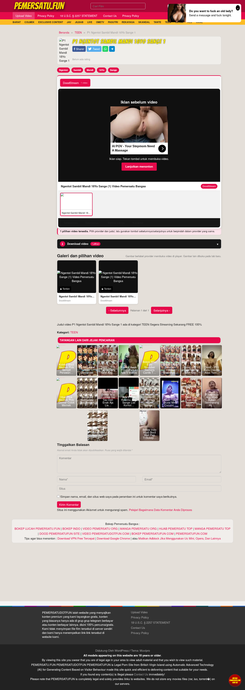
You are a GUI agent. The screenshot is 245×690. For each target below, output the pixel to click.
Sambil (77, 70)
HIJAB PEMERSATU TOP (175, 528)
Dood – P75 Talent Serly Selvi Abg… (108, 370)
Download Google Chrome (113, 538)
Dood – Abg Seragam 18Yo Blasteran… (170, 368)
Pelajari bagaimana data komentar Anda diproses (160, 510)
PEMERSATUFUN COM (191, 533)
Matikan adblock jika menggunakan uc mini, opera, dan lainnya (179, 538)
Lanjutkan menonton (139, 166)
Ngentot (63, 70)
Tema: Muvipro (140, 650)
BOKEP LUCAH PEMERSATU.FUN (37, 528)
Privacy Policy (140, 617)
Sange (113, 70)
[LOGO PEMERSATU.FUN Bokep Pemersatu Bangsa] (40, 5)
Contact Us (138, 628)
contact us (141, 674)
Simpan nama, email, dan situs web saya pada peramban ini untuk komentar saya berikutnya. (118, 496)
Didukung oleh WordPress (112, 650)
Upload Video (139, 612)
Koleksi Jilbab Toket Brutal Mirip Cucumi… (170, 401)
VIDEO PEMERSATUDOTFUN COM (105, 533)
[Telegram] (112, 49)
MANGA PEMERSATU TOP (212, 528)
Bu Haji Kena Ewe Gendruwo (87, 370)
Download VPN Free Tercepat (76, 538)
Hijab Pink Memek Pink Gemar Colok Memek (66, 401)
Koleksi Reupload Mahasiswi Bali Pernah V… (87, 399)
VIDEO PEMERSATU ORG (100, 528)
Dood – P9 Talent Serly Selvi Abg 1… (97, 433)
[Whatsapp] (105, 49)
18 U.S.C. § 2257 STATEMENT (150, 622)
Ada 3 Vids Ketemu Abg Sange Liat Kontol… (128, 401)
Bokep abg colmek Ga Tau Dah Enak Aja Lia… (108, 399)
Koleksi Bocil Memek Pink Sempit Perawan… (66, 368)
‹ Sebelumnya (117, 310)
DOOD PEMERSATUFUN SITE (59, 533)
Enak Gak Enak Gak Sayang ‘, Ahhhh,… (191, 401)
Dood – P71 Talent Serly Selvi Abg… (191, 370)
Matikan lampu (116, 223)
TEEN (74, 332)
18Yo (101, 70)
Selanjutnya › (162, 310)
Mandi (90, 70)
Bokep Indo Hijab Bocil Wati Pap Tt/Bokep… (149, 433)
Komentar (138, 223)
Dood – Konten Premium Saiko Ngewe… (149, 399)
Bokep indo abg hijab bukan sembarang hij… (212, 399)
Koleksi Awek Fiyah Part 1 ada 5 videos (129, 370)
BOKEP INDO (71, 528)
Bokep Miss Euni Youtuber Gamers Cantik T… (150, 367)
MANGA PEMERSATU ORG (138, 528)
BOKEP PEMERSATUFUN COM (152, 533)
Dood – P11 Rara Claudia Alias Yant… (212, 370)
